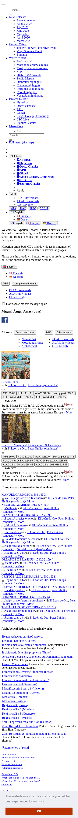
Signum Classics (26, 122)
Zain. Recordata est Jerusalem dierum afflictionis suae (34, 733)
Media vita (11, 508)
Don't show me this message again (26, 303)
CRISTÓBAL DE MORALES (29, 576)
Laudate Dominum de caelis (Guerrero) (25, 680)
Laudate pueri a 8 (15, 590)
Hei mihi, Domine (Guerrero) (19, 640)
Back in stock (25, 61)
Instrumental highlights (30, 88)
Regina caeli (12, 569)
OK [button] (39, 811)
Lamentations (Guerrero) (17, 676)
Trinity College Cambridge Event (36, 47)
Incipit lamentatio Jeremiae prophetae (24, 644)
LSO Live (23, 119)
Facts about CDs (10, 774)
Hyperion (22, 102)
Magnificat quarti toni (17, 545)
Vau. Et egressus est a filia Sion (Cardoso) (27, 722)
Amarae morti (10, 381)
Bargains (22, 54)
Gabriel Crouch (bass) (30, 549)
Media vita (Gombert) (15, 696)
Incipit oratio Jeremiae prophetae (24, 600)
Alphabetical (29, 346)
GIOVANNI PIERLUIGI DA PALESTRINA (38, 586)
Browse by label (19, 99)
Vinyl (20, 71)
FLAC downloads (27, 197)
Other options (64, 332)
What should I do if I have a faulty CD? (21, 777)
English (18, 223)
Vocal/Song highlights (30, 95)
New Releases (17, 17)
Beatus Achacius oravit (18, 518)
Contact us (7, 784)
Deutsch (25, 219)
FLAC (23, 208)
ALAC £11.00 (42, 393)
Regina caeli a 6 (14, 580)
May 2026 (23, 34)
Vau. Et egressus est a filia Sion (23, 498)
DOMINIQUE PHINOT (26, 597)
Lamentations (13, 532)
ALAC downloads (28, 201)
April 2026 (23, 37)
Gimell (21, 112)
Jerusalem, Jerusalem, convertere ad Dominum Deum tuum (37, 656)
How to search (9, 754)
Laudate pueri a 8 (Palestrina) (19, 684)
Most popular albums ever (32, 68)
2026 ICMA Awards (29, 75)
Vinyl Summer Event (29, 51)
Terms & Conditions (12, 764)
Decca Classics (26, 105)
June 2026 (23, 30)
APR (20, 109)
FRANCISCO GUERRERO (27, 515)
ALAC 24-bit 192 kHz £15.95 (51, 464)
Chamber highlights (28, 85)
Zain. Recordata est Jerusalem (20, 726)
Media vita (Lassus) (14, 701)
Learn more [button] (36, 801)
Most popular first (32, 342)
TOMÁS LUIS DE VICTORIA (29, 607)
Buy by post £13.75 (63, 393)
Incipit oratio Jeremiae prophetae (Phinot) (26, 652)
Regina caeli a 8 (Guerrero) (18, 713)
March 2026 (24, 41)
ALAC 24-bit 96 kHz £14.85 (51, 397)
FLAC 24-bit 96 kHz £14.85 (18, 397)
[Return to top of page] (15, 747)
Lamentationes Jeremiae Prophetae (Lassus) (28, 671)
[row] (39, 376)
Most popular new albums (32, 64)
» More (68, 412)
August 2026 (24, 23)
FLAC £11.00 (25, 393)
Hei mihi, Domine (15, 525)
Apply (20, 190)
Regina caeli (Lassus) (15, 705)
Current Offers (18, 44)
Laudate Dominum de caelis (21, 539)
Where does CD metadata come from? (21, 781)
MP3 (13, 194)
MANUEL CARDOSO (24, 494)
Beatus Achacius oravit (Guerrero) (22, 636)
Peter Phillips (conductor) (43, 385)
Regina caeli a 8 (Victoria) (17, 717)
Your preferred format (25, 283)
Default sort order (25, 332)
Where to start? (18, 58)
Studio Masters (25, 78)
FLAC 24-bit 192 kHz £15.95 (51, 460)
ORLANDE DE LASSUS (27, 559)
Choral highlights (27, 92)
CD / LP (44, 208)
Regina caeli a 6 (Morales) (18, 709)
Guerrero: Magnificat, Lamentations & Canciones (31, 445)
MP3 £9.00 (9, 393)
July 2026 (22, 27)
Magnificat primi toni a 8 (19, 610)
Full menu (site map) (21, 142)
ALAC (33, 208)
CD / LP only (25, 204)
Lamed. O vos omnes (15, 664)
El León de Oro (17, 385)
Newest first (29, 339)
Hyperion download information (18, 757)
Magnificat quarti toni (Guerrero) (21, 692)
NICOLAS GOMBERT (25, 504)
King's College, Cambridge (33, 116)
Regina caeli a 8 (14, 552)
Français (25, 216)
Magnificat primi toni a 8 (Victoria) (23, 688)
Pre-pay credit (9, 761)
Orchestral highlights (29, 81)
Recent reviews (26, 20)
